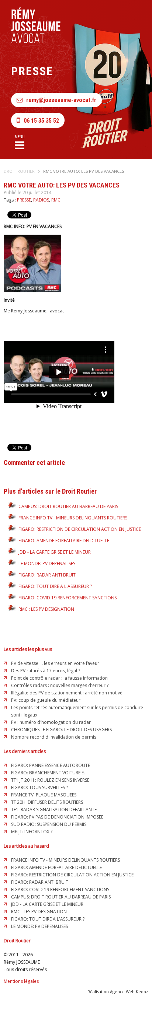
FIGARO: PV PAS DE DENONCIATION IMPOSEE (57, 817)
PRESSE (24, 200)
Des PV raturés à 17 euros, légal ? (45, 671)
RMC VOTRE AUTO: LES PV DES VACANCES (83, 171)
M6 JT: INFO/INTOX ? (31, 831)
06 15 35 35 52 (41, 120)
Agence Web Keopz (129, 991)
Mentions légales (21, 981)
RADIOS (41, 200)
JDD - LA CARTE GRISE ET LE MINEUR (54, 552)
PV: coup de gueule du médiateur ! (47, 700)
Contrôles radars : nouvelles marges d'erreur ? (59, 685)
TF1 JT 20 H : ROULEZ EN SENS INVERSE (50, 780)
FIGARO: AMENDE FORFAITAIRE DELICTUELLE (63, 540)
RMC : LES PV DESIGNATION (46, 609)
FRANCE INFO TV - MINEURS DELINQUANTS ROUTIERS (72, 518)
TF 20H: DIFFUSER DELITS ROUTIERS (47, 802)
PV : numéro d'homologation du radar (51, 722)
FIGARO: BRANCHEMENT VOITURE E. (48, 773)
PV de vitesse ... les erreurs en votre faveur (55, 663)
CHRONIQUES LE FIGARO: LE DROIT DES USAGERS (61, 729)
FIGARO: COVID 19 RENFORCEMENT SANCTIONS (67, 598)
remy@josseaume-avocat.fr (61, 100)
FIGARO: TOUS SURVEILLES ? (39, 787)
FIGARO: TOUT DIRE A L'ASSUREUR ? (55, 586)
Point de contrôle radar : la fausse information (59, 678)
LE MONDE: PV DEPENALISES (46, 563)
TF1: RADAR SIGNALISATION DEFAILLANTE (54, 809)
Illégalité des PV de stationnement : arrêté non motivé (66, 693)
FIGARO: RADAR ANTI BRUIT (47, 575)
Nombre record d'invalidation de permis (53, 737)
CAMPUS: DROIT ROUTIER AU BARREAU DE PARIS (68, 506)
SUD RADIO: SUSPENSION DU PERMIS (48, 824)
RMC (56, 200)
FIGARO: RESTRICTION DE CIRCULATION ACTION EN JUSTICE (79, 529)
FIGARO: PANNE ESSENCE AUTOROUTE (50, 765)
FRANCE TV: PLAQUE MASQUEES (43, 795)
